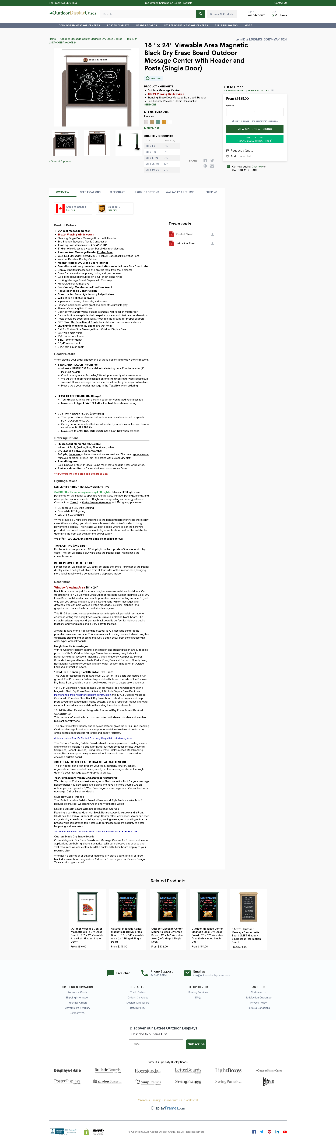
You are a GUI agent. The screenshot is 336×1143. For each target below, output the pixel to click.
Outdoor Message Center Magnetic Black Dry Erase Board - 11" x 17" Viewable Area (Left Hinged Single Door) (207, 935)
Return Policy (137, 1007)
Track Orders (138, 992)
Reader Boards (146, 25)
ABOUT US (258, 987)
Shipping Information (77, 997)
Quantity (230, 106)
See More (150, 104)
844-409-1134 (69, 2)
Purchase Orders (77, 1002)
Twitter (262, 1132)
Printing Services (198, 992)
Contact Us (280, 2)
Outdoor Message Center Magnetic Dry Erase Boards (91, 38)
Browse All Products (221, 14)
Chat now (257, 166)
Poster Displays (118, 25)
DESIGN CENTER (198, 987)
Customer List (258, 992)
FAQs (198, 997)
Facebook (254, 1132)
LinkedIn (277, 1132)
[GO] (200, 14)
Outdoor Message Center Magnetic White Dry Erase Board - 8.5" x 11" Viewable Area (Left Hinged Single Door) (87, 935)
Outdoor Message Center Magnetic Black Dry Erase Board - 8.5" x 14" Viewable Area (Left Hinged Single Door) (127, 935)
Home (52, 38)
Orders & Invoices (138, 997)
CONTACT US (138, 987)
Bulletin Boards (226, 25)
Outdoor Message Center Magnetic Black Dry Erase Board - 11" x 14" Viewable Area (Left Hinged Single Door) (167, 935)
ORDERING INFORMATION (77, 987)
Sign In (250, 11)
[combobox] (152, 14)
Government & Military (77, 1007)
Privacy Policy (258, 1002)
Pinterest (269, 1132)
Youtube (285, 1132)
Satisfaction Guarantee (259, 997)
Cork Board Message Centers (79, 25)
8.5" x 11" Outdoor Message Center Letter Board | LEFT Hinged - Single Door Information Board (246, 935)
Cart (274, 11)
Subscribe (196, 1044)
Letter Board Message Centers (186, 25)
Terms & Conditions (258, 1007)
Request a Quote (77, 992)
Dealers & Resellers (138, 1002)
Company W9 (77, 1012)
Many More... (153, 128)
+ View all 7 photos (60, 161)
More (248, 25)
